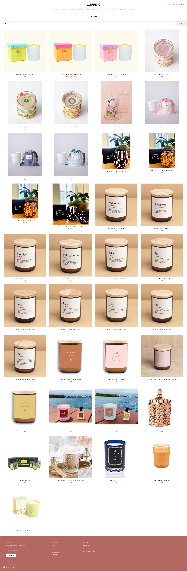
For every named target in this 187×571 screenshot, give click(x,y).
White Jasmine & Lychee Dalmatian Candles (116, 171)
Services (53, 550)
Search (175, 4)
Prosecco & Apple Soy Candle (25, 530)
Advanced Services (177, 567)
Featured (56, 9)
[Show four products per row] (5, 23)
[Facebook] (83, 554)
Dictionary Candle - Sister (116, 278)
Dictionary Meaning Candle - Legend (25, 379)
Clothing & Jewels (92, 9)
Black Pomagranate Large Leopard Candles (162, 170)
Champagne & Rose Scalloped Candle (116, 74)
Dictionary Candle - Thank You (162, 228)
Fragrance (104, 9)
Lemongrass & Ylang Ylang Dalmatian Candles (70, 226)
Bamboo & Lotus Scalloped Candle (25, 74)
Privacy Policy (54, 554)
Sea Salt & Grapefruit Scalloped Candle (71, 74)
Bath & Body (80, 9)
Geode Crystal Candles (162, 430)
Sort (180, 23)
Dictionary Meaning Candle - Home (70, 329)
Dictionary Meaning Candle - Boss (25, 329)
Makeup (72, 9)
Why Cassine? (121, 9)
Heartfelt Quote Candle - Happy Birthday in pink (162, 379)
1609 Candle (116, 430)
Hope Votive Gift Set (25, 480)
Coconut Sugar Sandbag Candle (162, 126)
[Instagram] (86, 554)
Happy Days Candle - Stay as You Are (70, 379)
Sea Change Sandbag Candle (70, 178)
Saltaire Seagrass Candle (71, 126)
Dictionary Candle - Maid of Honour (71, 278)
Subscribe (11, 555)
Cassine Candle (71, 430)
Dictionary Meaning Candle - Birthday (25, 278)
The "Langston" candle (116, 480)
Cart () (181, 4)
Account (169, 4)
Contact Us (54, 547)
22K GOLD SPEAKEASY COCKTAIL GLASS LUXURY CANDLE (70, 480)
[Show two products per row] (3, 23)
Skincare (64, 9)
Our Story (53, 545)
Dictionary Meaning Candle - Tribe (116, 329)
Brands (112, 9)
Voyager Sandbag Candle (25, 178)
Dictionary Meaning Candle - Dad (162, 278)
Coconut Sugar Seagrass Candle (162, 74)
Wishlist (131, 9)
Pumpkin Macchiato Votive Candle (162, 480)
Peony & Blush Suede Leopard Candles (25, 220)
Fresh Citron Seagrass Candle (25, 126)
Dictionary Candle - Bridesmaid (116, 228)
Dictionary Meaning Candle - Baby (162, 329)
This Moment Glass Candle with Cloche (116, 126)
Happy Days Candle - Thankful (116, 379)
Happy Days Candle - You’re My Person (25, 430)
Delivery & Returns (55, 552)
